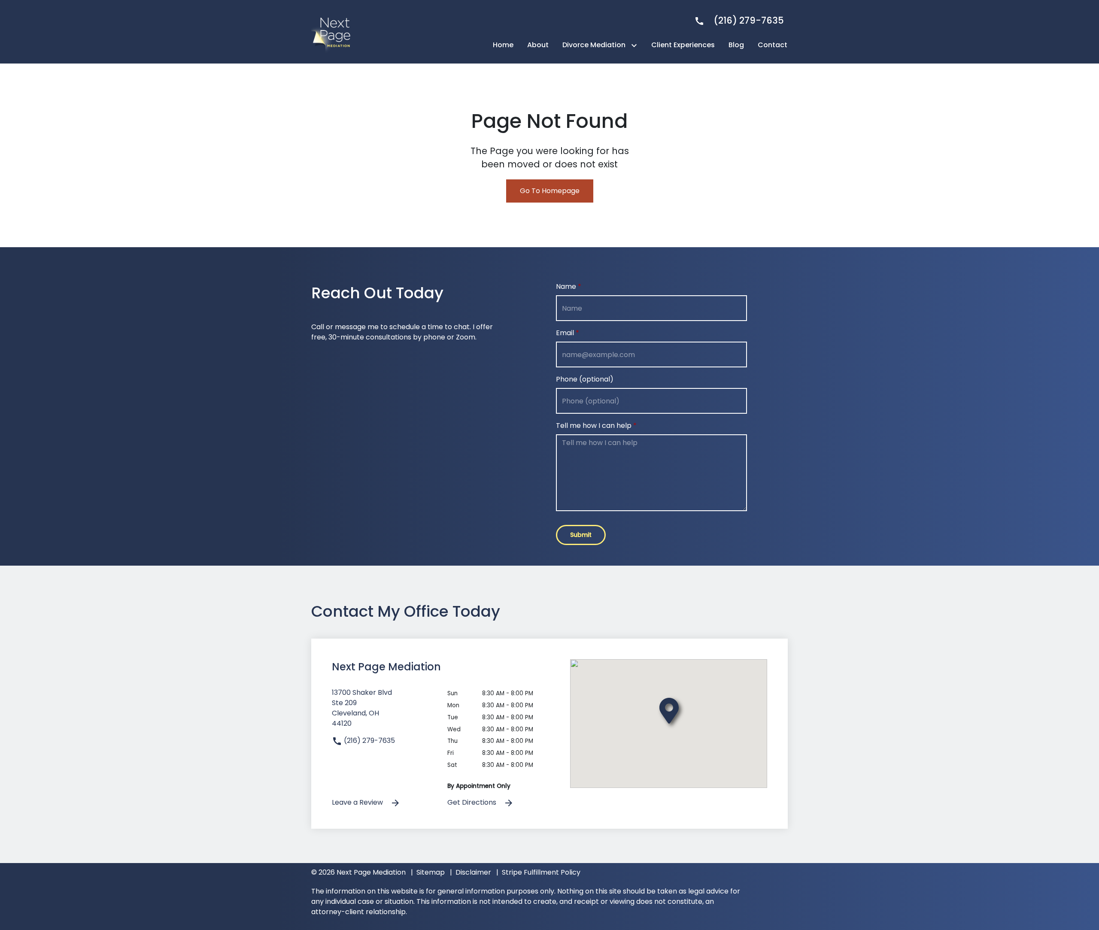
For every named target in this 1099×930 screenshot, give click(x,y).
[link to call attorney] (735, 20)
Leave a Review (358, 802)
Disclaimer (473, 872)
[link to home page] (332, 31)
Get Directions (472, 802)
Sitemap (430, 872)
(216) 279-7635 (368, 740)
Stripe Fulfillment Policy (541, 872)
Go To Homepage (550, 191)
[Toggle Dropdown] (635, 45)
